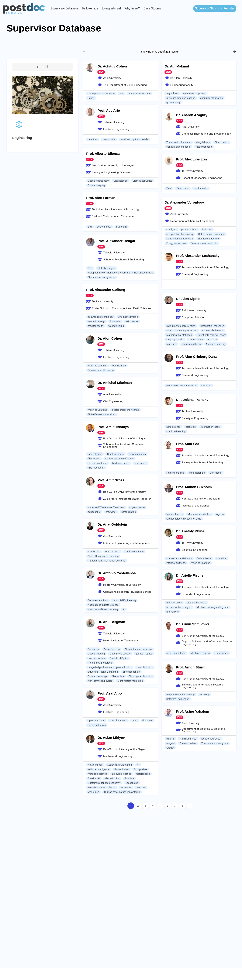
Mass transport (204, 147)
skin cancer (132, 321)
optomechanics (131, 672)
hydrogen (207, 229)
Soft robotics (143, 774)
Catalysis (171, 229)
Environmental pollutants (204, 243)
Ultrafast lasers (115, 454)
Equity (91, 98)
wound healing (116, 326)
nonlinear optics (137, 454)
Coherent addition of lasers (119, 458)
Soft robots (216, 473)
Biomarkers (172, 611)
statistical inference (212, 330)
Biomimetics (222, 142)
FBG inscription (96, 467)
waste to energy (96, 321)
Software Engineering (177, 699)
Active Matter (95, 765)
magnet (170, 743)
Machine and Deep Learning (103, 609)
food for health (95, 326)
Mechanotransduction (199, 514)
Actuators (126, 787)
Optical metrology (97, 676)
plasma (170, 738)
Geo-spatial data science (101, 93)
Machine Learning (215, 344)
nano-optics (109, 139)
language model (175, 339)
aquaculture (94, 512)
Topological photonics (141, 676)
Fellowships (90, 8)
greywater (111, 512)
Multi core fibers (121, 463)
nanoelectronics (118, 720)
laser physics (95, 454)
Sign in (207, 8)
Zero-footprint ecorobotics (102, 787)
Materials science (97, 774)
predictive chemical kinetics (181, 385)
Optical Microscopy (98, 181)
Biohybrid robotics (121, 774)
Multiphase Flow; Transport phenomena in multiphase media (120, 272)
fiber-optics (94, 458)
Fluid (168, 188)
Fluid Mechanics (175, 473)
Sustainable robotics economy (104, 783)
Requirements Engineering (180, 694)
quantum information (211, 98)
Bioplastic (115, 321)
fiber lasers (141, 463)
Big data (212, 339)
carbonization (128, 512)
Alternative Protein (128, 317)
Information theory (191, 344)
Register (228, 8)
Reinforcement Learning (101, 370)
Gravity (170, 748)
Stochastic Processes (212, 326)
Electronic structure (208, 238)
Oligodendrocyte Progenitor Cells (183, 518)
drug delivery (203, 142)
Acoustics (93, 649)
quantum (93, 139)
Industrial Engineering (124, 600)
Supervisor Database (64, 8)
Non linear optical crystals (134, 139)
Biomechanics (174, 602)
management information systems (106, 560)
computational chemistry (179, 234)
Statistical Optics (119, 658)
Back (45, 67)
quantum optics (144, 653)
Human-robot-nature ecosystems (122, 792)
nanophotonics (145, 667)
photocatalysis (189, 229)
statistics (171, 344)
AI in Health (94, 551)
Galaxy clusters (188, 743)
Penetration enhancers (178, 147)
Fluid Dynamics (188, 738)
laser (134, 720)
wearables (93, 792)
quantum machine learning (180, 98)
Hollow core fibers (97, 463)
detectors (147, 720)
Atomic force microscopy (138, 649)
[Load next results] (235, 51)
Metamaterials (197, 473)
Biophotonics (121, 181)
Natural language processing (181, 330)
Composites (140, 769)
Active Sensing (112, 649)
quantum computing (194, 93)
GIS (121, 93)
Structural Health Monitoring (103, 672)
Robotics (129, 778)
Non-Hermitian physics (100, 681)
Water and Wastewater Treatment (106, 507)
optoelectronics (96, 720)
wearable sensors (196, 602)
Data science (196, 339)
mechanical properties (100, 662)
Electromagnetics (210, 738)
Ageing (220, 514)
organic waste (137, 507)
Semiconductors (97, 725)
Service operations (98, 600)
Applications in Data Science (103, 605)
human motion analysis (179, 607)
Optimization (119, 365)
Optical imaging (96, 185)
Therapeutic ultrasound (178, 142)
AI (124, 609)
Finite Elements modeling (101, 414)
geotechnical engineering (125, 410)
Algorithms (172, 93)
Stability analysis (107, 268)
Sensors (140, 787)
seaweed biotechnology (100, 317)
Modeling (206, 385)
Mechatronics (112, 778)
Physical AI (94, 778)
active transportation (139, 93)
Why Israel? (132, 8)
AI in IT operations (175, 653)
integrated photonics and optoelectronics (110, 667)
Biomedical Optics (142, 181)
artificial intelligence (98, 769)
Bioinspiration (121, 769)
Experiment (183, 188)
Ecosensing (132, 783)
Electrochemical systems (101, 277)
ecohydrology (104, 226)
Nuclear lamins (174, 514)
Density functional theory (179, 238)
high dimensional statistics (180, 326)
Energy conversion (176, 243)
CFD (90, 268)
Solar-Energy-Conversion (211, 234)
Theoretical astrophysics (214, 743)
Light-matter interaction (130, 681)
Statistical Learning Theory (211, 335)
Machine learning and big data (213, 607)
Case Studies (152, 8)
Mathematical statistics (179, 335)
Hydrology (121, 226)
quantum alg (173, 102)
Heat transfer (201, 188)
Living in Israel (111, 8)
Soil (90, 226)
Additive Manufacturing (119, 765)
